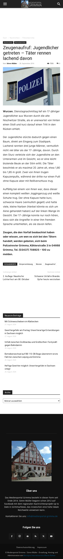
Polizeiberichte (28, 38)
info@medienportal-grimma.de (42, 516)
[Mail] (27, 536)
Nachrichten (15, 38)
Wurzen (39, 264)
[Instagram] (20, 536)
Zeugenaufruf (50, 264)
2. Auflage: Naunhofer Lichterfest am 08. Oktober (16, 278)
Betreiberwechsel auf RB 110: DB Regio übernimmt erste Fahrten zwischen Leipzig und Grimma (31, 355)
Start (5, 38)
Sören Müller (12, 63)
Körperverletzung (26, 264)
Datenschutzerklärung (25, 547)
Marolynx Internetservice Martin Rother (39, 555)
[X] (43, 536)
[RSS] (35, 536)
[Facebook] (12, 536)
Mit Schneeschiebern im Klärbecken (21, 321)
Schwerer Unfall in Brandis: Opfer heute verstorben (47, 278)
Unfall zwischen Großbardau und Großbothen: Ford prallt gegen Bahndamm (31, 343)
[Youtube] (51, 536)
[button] (5, 4)
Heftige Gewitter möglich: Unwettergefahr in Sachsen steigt (30, 367)
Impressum (42, 547)
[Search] (59, 4)
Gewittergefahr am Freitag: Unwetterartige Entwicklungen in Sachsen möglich (32, 332)
